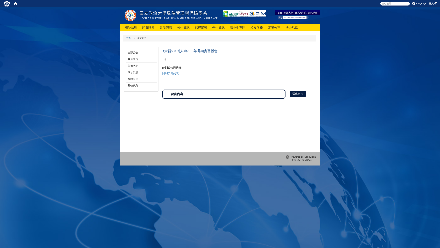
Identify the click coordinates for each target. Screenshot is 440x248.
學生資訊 (218, 27)
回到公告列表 (170, 73)
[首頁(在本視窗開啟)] (15, 3)
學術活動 (133, 65)
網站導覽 (312, 12)
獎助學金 (133, 79)
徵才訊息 (133, 72)
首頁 (280, 12)
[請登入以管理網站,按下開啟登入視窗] (7, 3)
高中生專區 (237, 27)
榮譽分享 (274, 27)
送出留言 (297, 93)
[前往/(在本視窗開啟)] (182, 15)
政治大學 (288, 12)
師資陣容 (148, 27)
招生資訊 (183, 27)
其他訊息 (133, 85)
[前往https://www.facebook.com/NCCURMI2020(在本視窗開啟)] (293, 17)
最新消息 (166, 27)
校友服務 (256, 27)
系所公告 (133, 59)
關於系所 (131, 27)
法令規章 (291, 27)
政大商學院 (300, 12)
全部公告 (133, 52)
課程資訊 (201, 27)
